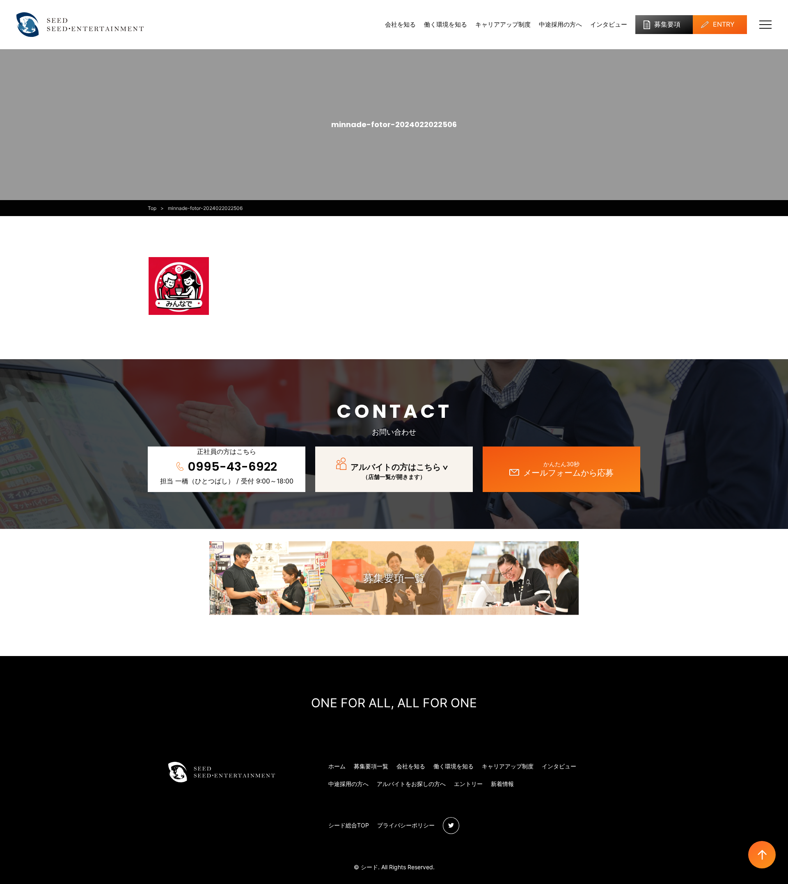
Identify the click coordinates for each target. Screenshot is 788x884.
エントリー (468, 783)
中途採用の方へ (560, 24)
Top (152, 208)
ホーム (337, 766)
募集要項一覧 (394, 578)
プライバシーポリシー (406, 825)
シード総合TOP (348, 825)
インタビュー (608, 24)
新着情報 (502, 783)
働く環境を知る (445, 24)
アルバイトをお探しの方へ (411, 783)
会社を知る (400, 24)
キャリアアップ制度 (503, 24)
